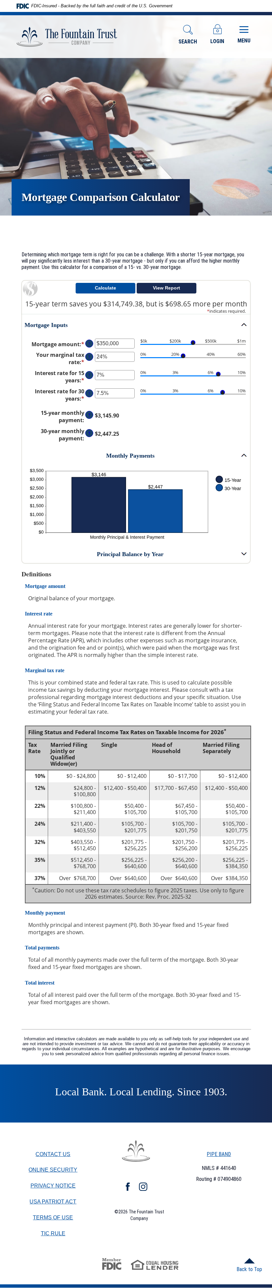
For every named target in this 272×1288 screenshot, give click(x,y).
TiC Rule (53, 1234)
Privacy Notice (53, 1186)
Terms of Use (53, 1217)
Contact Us (52, 1154)
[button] (136, 325)
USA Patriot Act (53, 1201)
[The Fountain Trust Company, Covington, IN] (67, 37)
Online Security (53, 1170)
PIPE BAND (219, 1154)
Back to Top (249, 1269)
